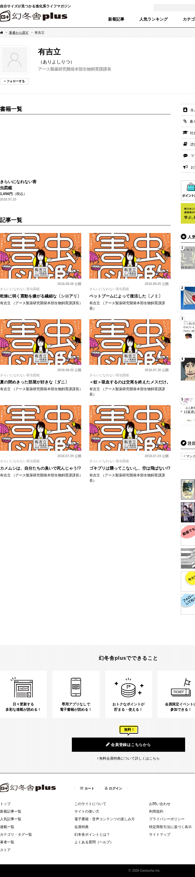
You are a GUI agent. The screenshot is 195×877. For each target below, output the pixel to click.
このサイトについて (90, 804)
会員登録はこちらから (131, 744)
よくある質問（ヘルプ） (93, 842)
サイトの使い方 (86, 811)
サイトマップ (159, 834)
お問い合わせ (159, 804)
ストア (5, 850)
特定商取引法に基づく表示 (170, 827)
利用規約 (156, 811)
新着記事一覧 (10, 811)
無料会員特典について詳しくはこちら (129, 758)
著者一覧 (7, 842)
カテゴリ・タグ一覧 (16, 834)
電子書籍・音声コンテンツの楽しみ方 (104, 819)
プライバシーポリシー (167, 819)
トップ (5, 804)
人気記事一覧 (10, 819)
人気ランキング (153, 19)
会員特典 (81, 827)
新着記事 (116, 19)
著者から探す (19, 32)
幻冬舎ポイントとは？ (92, 834)
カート (89, 788)
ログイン (115, 788)
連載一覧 (7, 827)
